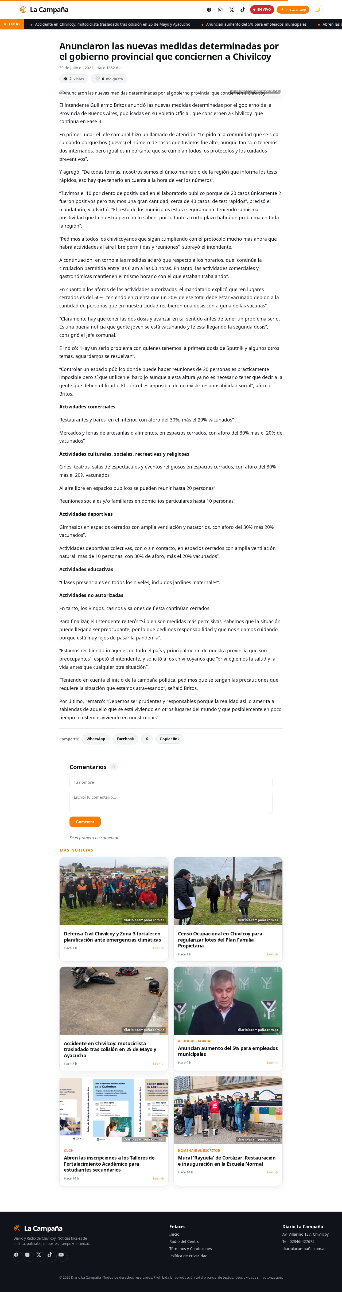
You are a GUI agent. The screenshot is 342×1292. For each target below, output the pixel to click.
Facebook (125, 738)
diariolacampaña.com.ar (304, 1248)
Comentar (85, 821)
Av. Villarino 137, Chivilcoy (305, 1234)
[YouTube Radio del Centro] (63, 1257)
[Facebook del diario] (209, 9)
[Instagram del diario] (220, 9)
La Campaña (49, 9)
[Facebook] (18, 1257)
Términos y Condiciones (190, 1248)
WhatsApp (96, 738)
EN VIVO (264, 9)
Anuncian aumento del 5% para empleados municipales (218, 24)
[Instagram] (29, 1257)
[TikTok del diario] (242, 9)
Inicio (174, 1234)
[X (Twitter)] (40, 1257)
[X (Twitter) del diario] (231, 9)
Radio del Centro (184, 1241)
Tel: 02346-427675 (298, 1241)
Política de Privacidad (188, 1255)
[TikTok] (52, 1257)
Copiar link (170, 739)
